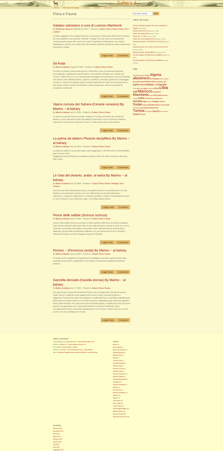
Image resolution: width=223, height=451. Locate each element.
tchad (167, 105)
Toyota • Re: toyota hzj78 (140, 33)
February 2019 (57, 439)
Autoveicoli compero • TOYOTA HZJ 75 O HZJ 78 (148, 41)
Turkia (146, 111)
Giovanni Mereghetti (119, 379)
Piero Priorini (117, 390)
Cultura (97, 8)
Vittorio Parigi (117, 366)
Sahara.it (126, 2)
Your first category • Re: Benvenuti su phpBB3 (147, 55)
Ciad (157, 82)
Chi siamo (108, 8)
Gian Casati (116, 403)
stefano (115, 395)
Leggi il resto (107, 55)
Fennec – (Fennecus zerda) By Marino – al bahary (89, 250)
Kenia (156, 88)
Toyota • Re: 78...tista (139, 36)
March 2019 (57, 436)
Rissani (149, 101)
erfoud (143, 84)
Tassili (162, 105)
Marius (115, 344)
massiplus (116, 382)
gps (145, 88)
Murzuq (153, 98)
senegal (155, 101)
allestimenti (141, 78)
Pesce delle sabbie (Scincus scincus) (80, 215)
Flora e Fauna (112, 29)
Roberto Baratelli (118, 352)
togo (141, 108)
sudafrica (162, 101)
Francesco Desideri (119, 350)
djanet (161, 82)
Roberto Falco (117, 355)
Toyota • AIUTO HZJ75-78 (141, 31)
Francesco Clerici (118, 368)
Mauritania (140, 94)
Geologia (115, 183)
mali (135, 91)
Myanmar (159, 98)
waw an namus (164, 111)
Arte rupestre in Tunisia (70, 347)
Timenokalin (136, 108)
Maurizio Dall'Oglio (119, 392)
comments (123, 55)
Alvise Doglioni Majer (119, 409)
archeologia (154, 79)
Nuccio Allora (117, 347)
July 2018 (56, 444)
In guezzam (150, 88)
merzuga (164, 95)
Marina (115, 358)
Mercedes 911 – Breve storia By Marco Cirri (80, 342)
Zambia (142, 114)
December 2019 (58, 431)
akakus (147, 75)
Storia (121, 29)
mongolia (135, 98)
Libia (163, 87)
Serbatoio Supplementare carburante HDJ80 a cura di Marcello (78, 352)
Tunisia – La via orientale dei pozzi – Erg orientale (77, 350)
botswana (140, 82)
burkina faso (149, 81)
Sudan (138, 104)
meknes (151, 95)
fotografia (161, 84)
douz (165, 82)
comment (123, 207)
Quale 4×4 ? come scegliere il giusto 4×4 (73, 344)
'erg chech (136, 75)
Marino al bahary (62, 67)
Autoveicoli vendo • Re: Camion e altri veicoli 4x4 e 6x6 (150, 47)
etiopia (149, 84)
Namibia (137, 101)
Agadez (142, 75)
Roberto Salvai (117, 411)
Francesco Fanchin (119, 374)
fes (155, 85)
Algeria (155, 75)
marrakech (157, 92)
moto (141, 97)
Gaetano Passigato (119, 384)
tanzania (151, 105)
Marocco (145, 91)
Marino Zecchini (118, 414)
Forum (56, 8)
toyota (146, 108)
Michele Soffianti (118, 376)
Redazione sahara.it (64, 29)
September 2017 (58, 450)
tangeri (145, 105)
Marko (115, 398)
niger (145, 101)
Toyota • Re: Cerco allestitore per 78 (144, 39)
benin (134, 82)
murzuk (147, 98)
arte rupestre (165, 79)
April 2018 (56, 447)
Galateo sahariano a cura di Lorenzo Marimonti (87, 25)
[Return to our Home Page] (66, 3)
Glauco (115, 387)
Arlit (160, 79)
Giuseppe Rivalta (118, 363)
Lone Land (116, 400)
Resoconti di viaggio (71, 8)
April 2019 (56, 434)
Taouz (157, 105)
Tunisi (156, 108)
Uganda (155, 111)
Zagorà (136, 114)
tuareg (151, 108)
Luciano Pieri (117, 406)
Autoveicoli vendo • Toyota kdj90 (143, 52)
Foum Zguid (136, 88)
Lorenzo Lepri (117, 360)
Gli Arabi (59, 63)
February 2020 (57, 428)
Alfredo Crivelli (117, 371)
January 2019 (57, 442)
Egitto (136, 84)
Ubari (150, 111)
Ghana (142, 88)
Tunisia (138, 111)
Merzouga (157, 95)
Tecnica (87, 8)
